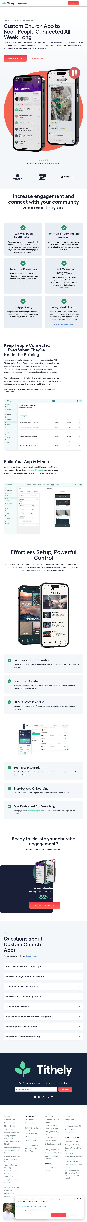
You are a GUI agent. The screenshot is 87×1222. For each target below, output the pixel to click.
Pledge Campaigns (11, 1132)
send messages (34, 810)
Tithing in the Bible (72, 1145)
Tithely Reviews (51, 1125)
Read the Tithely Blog (73, 1141)
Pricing (7, 1196)
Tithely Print (8, 1176)
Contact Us (69, 1132)
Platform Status (30, 1140)
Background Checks (12, 1147)
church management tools (64, 772)
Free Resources (51, 1141)
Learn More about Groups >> (64, 324)
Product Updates (31, 1145)
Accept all (58, 1215)
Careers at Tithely (72, 1123)
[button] (83, 3)
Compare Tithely (51, 1128)
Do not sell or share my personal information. (31, 1206)
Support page (31, 956)
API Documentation (32, 1137)
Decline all (74, 1215)
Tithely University (31, 1134)
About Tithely (70, 1119)
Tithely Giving (33, 772)
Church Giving (9, 1119)
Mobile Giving (9, 1126)
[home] (14, 3)
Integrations (9, 1193)
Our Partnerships (51, 1137)
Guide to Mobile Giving (53, 1153)
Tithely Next (69, 1129)
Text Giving (8, 1129)
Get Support (29, 1119)
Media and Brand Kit (73, 1126)
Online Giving (9, 1123)
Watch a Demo (30, 1123)
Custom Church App (12, 1156)
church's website (37, 470)
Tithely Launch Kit (52, 1150)
